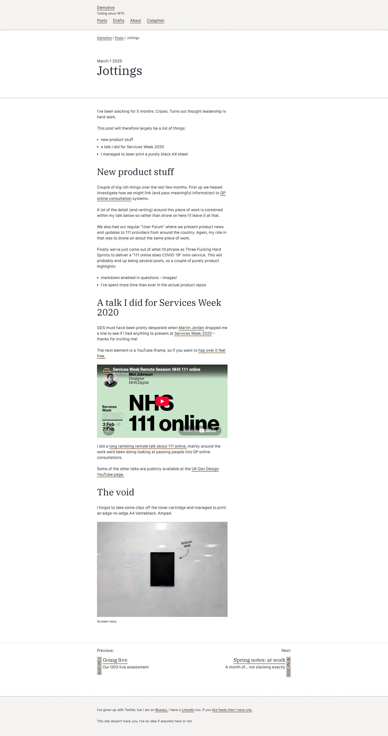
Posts (102, 20)
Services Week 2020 (193, 333)
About (135, 20)
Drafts (118, 20)
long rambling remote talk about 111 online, (148, 446)
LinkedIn (188, 710)
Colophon (155, 20)
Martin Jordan (191, 327)
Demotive (106, 7)
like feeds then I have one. (232, 710)
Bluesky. (161, 710)
